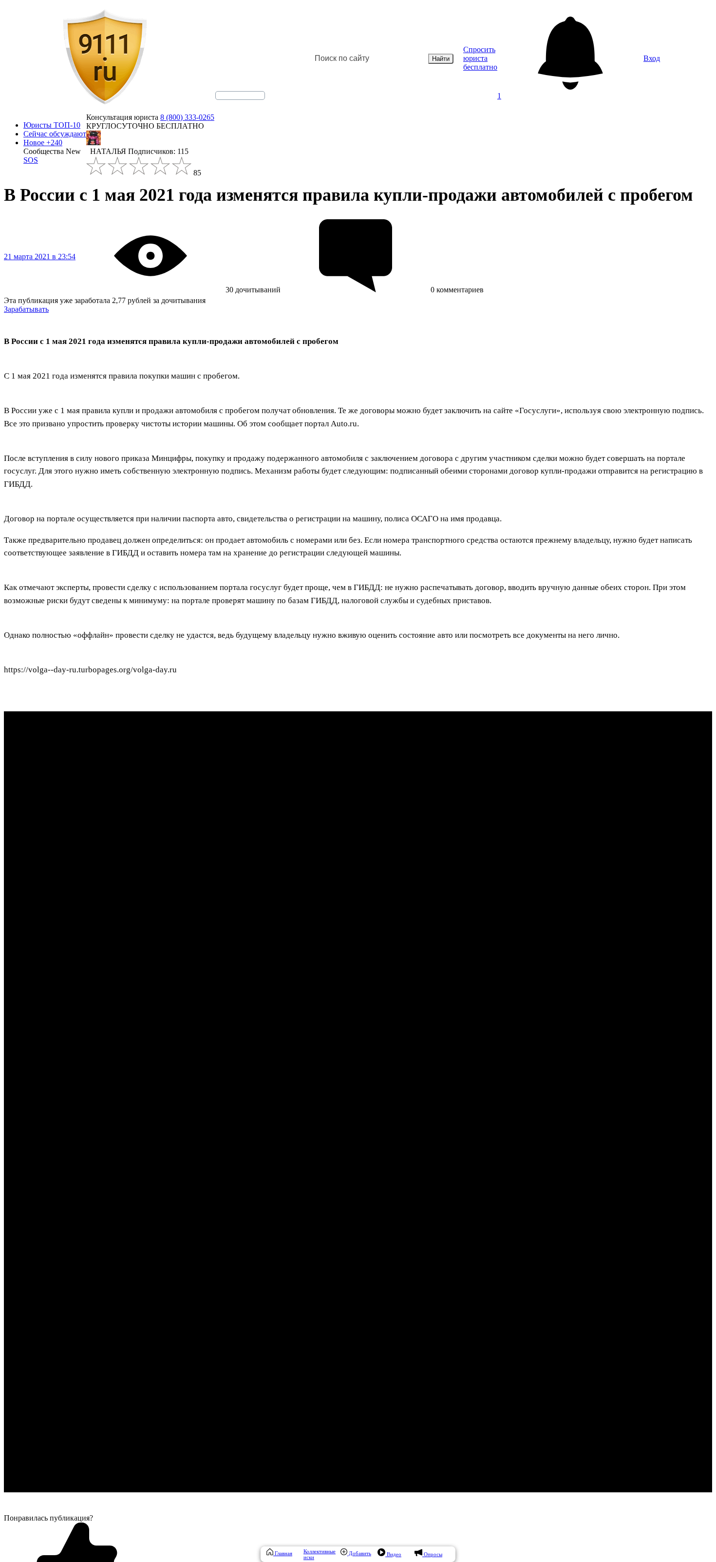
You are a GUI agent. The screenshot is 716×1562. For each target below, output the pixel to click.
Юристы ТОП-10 (51, 125)
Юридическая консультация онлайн (231, 104)
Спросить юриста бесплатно (480, 58)
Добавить (359, 1553)
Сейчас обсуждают (54, 134)
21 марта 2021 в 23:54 (39, 256)
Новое (42, 142)
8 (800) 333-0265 (187, 117)
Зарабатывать (26, 309)
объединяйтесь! (240, 95)
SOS (30, 160)
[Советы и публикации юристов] (104, 58)
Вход (651, 58)
